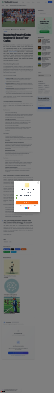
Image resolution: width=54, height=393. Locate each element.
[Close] (38, 182)
